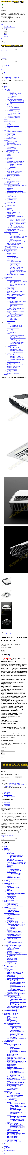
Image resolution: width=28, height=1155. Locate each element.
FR (4, 42)
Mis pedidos (7, 805)
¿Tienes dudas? (7, 655)
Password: (6, 31)
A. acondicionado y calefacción (11, 77)
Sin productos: (4, 59)
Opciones (6, 1146)
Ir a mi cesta (7, 804)
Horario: (6, 787)
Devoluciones (7, 793)
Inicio (5, 63)
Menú (5, 844)
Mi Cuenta (6, 65)
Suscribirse (18, 777)
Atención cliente (8, 795)
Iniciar (5, 34)
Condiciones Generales (9, 27)
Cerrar (3, 58)
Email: (5, 29)
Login (5, 33)
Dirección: (6, 784)
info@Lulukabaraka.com (13, 783)
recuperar (3, 833)
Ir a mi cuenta (7, 1147)
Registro (6, 36)
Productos (6, 842)
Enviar (2, 753)
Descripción (7, 654)
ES (1, 38)
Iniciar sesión (7, 802)
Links (2, 24)
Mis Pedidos (7, 792)
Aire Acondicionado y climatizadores (13, 79)
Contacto (6, 28)
